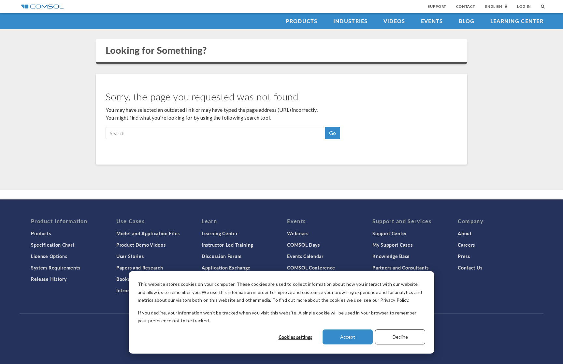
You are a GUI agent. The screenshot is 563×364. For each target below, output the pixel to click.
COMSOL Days (303, 244)
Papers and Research (139, 267)
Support (437, 6)
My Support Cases (392, 244)
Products (301, 21)
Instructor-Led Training (227, 244)
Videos (394, 21)
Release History (49, 279)
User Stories (130, 256)
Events (432, 21)
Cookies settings (295, 337)
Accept (347, 337)
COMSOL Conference (311, 267)
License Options (49, 256)
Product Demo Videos (141, 244)
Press (464, 256)
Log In (524, 6)
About (465, 233)
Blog (467, 21)
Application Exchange (226, 267)
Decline (400, 337)
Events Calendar (305, 256)
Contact (465, 6)
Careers (466, 244)
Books (123, 279)
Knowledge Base (391, 256)
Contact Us (470, 267)
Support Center (389, 233)
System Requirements (55, 267)
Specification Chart (52, 244)
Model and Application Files (148, 233)
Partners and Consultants (400, 267)
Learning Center (516, 21)
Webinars (298, 233)
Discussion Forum (221, 256)
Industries (350, 21)
